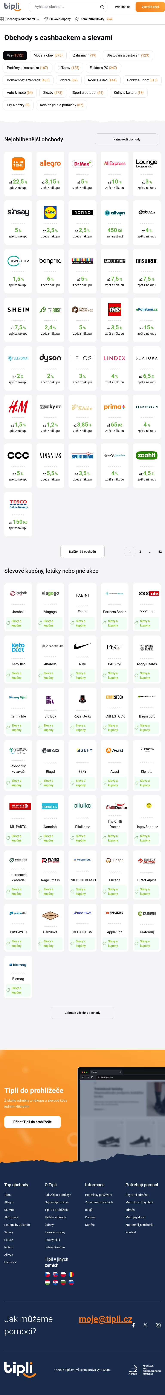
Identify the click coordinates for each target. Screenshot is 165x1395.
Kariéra (90, 1224)
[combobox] (68, 7)
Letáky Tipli (52, 1239)
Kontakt (130, 1232)
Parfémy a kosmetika (27, 68)
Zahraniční (84, 55)
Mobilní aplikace (55, 1217)
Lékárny (68, 68)
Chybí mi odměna (136, 1195)
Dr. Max (9, 1209)
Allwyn (8, 1254)
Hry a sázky (18, 105)
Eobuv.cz (10, 1262)
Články (49, 1224)
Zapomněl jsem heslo (139, 1224)
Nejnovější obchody (126, 139)
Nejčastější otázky (57, 1202)
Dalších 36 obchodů (82, 551)
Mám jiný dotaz (135, 1217)
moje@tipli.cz (105, 1319)
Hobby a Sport (142, 80)
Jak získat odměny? (58, 1195)
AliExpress (11, 1217)
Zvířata (69, 80)
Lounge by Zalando (17, 1224)
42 (160, 551)
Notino (8, 1247)
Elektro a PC (103, 68)
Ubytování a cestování (128, 55)
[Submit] (102, 7)
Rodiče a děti (102, 80)
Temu (8, 1195)
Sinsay (8, 1232)
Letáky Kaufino (55, 1247)
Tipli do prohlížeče (56, 1209)
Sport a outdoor (88, 93)
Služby (53, 93)
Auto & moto (20, 93)
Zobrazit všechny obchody (82, 1013)
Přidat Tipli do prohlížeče (32, 1122)
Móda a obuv (48, 55)
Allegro (9, 1202)
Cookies (90, 1217)
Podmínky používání (98, 1195)
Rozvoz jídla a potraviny (61, 105)
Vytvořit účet (150, 7)
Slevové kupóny (55, 1232)
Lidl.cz (8, 1239)
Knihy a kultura (129, 93)
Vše (15, 55)
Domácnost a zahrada (28, 80)
